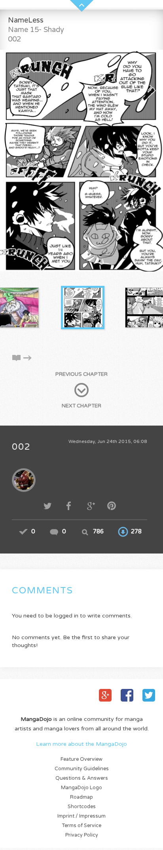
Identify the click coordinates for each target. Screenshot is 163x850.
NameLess (26, 20)
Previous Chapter (81, 374)
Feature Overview (81, 759)
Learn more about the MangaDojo (81, 744)
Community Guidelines (82, 769)
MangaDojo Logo (81, 788)
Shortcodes (82, 807)
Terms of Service (81, 826)
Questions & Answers (81, 778)
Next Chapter (81, 406)
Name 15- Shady (36, 29)
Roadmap (81, 797)
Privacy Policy (81, 835)
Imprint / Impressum (81, 816)
